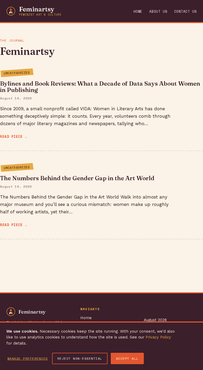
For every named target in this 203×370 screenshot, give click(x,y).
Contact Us (185, 11)
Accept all (127, 358)
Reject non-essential (79, 358)
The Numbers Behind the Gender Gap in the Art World (77, 178)
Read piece (11, 136)
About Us (158, 11)
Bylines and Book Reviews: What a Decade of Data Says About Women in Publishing (100, 87)
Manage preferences (27, 358)
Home (137, 11)
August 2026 (155, 320)
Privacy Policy (158, 337)
